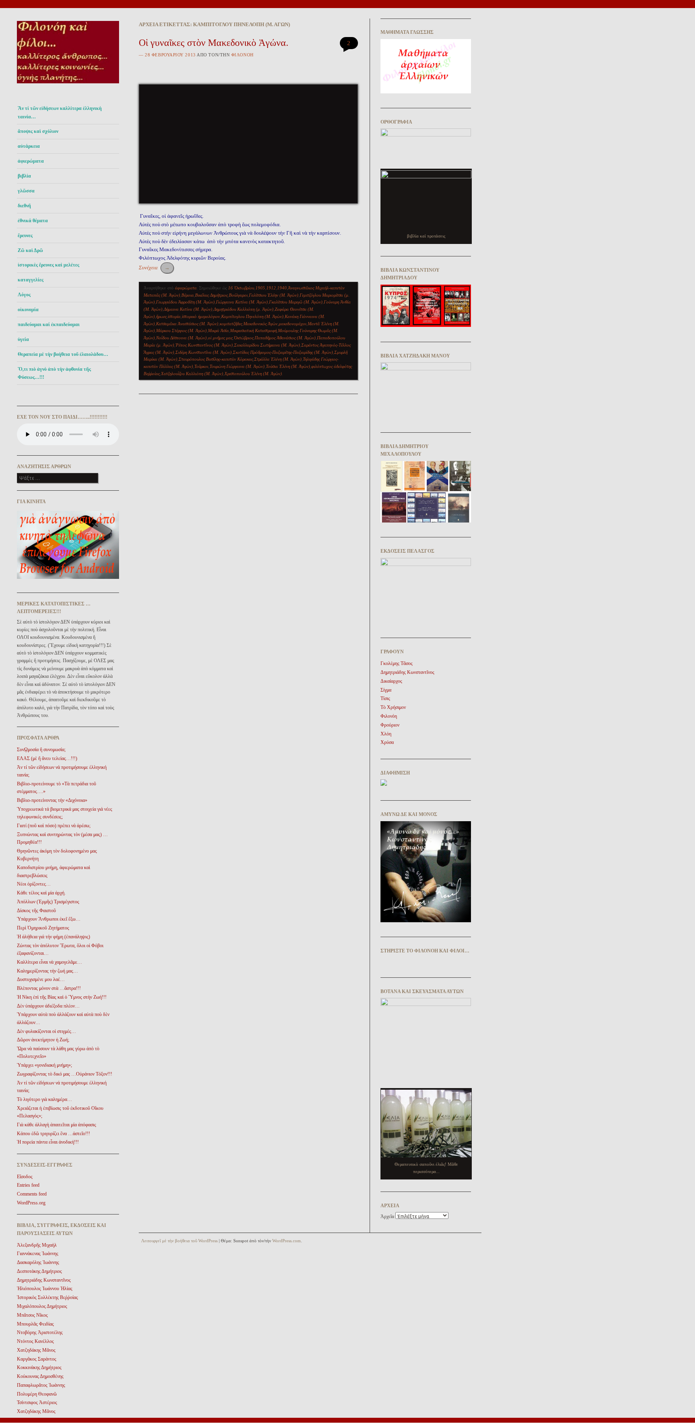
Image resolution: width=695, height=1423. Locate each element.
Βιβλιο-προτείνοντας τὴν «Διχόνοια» (52, 800)
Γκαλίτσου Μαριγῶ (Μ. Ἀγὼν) (296, 301)
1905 (260, 287)
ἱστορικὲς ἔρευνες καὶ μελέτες (48, 265)
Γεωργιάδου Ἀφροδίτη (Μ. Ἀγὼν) (185, 301)
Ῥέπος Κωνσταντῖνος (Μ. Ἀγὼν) (204, 345)
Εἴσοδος (25, 1176)
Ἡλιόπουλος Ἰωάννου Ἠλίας (44, 1288)
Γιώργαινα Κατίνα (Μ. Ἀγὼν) (242, 301)
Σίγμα (385, 690)
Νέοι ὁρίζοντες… (34, 884)
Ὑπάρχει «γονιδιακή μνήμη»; (44, 1065)
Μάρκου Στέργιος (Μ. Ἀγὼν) (181, 330)
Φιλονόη (242, 54)
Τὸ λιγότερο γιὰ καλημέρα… (44, 1099)
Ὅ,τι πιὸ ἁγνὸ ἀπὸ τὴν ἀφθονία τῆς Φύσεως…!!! (54, 373)
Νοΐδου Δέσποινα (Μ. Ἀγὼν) (181, 337)
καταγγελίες (30, 280)
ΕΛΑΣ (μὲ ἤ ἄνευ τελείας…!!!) (47, 758)
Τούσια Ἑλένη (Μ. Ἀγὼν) (288, 366)
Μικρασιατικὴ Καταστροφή (253, 330)
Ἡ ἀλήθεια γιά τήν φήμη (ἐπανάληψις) (53, 937)
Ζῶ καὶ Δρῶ (30, 250)
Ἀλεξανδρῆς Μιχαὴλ (37, 1245)
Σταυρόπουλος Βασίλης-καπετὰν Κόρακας (216, 359)
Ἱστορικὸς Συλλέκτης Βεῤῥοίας (47, 1297)
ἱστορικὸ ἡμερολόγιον (201, 316)
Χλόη (385, 734)
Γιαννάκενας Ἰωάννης (37, 1253)
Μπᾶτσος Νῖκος (32, 1315)
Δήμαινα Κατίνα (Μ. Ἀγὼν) (188, 309)
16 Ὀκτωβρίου (241, 287)
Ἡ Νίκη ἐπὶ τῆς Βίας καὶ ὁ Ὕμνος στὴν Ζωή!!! (62, 997)
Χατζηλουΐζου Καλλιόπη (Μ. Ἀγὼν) (192, 373)
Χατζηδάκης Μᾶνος (36, 1350)
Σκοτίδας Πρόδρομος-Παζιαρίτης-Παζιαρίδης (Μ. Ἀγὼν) (283, 352)
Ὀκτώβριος (243, 337)
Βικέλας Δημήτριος (211, 295)
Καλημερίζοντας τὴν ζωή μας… (47, 971)
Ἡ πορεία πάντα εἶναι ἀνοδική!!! (48, 1142)
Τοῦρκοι (201, 366)
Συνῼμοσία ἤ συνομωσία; (41, 749)
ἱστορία (174, 316)
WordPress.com (286, 1240)
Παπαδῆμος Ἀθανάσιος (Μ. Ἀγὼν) (285, 337)
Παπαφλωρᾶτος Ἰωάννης (41, 1385)
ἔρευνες (25, 235)
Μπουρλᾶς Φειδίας (35, 1324)
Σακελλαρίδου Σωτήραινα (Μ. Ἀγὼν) (267, 345)
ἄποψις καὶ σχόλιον (38, 131)
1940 (282, 287)
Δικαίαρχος (391, 681)
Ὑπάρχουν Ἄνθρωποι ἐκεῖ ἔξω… (48, 919)
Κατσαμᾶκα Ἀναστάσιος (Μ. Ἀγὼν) (187, 323)
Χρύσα (387, 742)
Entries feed (28, 1185)
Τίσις (385, 698)
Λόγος (24, 294)
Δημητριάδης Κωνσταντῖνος (44, 1280)
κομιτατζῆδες (231, 323)
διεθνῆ (24, 206)
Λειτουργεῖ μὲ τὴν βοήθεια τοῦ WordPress (179, 1240)
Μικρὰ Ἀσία (218, 330)
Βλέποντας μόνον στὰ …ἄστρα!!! (49, 988)
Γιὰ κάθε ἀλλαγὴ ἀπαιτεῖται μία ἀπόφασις (56, 1125)
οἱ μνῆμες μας (220, 337)
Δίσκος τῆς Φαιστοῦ (36, 910)
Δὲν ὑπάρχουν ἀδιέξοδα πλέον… (48, 1006)
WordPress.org (31, 1203)
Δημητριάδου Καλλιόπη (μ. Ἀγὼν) (243, 309)
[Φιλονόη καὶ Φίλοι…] (68, 86)
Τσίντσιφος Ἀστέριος (37, 1402)
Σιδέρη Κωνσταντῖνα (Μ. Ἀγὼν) (203, 352)
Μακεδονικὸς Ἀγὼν (260, 323)
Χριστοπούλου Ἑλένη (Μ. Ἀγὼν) (253, 373)
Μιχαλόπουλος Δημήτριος (42, 1306)
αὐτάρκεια (29, 146)
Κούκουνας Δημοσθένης (40, 1376)
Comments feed (32, 1194)
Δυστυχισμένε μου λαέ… (41, 979)
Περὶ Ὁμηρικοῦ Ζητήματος (43, 928)
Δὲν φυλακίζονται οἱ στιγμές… (46, 1031)
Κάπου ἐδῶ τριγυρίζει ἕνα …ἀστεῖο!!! (53, 1133)
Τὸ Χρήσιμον (393, 707)
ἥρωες (161, 316)
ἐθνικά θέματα (33, 220)
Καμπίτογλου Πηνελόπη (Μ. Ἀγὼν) (252, 316)
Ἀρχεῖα (387, 1216)
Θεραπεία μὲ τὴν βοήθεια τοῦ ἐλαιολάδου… (63, 354)
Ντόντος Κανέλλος (35, 1341)
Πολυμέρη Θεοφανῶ (37, 1394)
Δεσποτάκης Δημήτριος (39, 1271)
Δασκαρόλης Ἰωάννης (38, 1262)
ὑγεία (23, 339)
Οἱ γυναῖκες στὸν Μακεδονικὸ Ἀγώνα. (213, 42)
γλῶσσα (26, 191)
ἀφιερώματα (31, 161)
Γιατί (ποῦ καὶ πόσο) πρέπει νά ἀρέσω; (53, 825)
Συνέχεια (154, 267)
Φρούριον (389, 725)
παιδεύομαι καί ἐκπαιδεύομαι (49, 324)
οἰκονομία (28, 309)
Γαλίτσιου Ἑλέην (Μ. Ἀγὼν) (273, 295)
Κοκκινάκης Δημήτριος (39, 1367)
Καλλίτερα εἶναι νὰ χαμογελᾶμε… (49, 962)
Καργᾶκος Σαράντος (36, 1359)
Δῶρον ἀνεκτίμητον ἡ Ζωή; (43, 1040)
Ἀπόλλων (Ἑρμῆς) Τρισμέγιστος (48, 902)
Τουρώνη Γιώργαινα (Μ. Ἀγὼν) (237, 366)
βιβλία (24, 176)
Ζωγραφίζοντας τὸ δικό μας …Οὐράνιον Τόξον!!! (64, 1074)
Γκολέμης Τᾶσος (396, 663)
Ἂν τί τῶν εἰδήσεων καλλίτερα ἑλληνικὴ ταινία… (60, 112)
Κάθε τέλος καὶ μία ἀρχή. (41, 893)
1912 (271, 287)
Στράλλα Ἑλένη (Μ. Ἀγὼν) (278, 359)
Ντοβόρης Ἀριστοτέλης (40, 1332)
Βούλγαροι (238, 295)
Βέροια (187, 295)
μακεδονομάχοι (292, 323)
